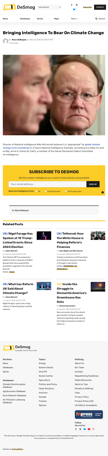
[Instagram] (93, 429)
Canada (42, 397)
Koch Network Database (14, 395)
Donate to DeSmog (84, 388)
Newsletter (80, 425)
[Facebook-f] (71, 5)
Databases (8, 367)
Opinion (42, 405)
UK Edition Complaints (86, 405)
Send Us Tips (81, 384)
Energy (42, 363)
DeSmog (26, 7)
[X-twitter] (77, 5)
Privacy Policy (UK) (84, 401)
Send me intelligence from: (21, 191)
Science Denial (46, 367)
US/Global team (53, 191)
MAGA (12, 272)
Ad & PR (43, 371)
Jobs (77, 392)
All (39, 191)
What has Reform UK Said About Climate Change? (18, 288)
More (73, 19)
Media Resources (83, 380)
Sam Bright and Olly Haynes (71, 251)
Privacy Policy (82, 397)
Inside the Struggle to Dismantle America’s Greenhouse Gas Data (72, 292)
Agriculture (44, 380)
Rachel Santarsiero (67, 306)
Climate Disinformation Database (14, 385)
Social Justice (46, 376)
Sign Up (93, 184)
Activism (43, 392)
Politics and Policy (48, 384)
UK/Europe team (75, 191)
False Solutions (46, 388)
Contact (79, 371)
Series (6, 371)
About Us (79, 363)
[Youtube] (89, 429)
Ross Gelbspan (19, 40)
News (5, 363)
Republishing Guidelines (87, 376)
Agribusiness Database (14, 391)
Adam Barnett (11, 251)
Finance (43, 401)
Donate (100, 7)
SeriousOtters (17, 449)
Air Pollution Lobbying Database (14, 401)
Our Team (79, 367)
